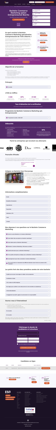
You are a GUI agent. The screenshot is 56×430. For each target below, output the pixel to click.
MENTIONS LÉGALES (28, 426)
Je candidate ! (26, 62)
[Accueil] (10, 392)
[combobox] (18, 342)
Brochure (31, 2)
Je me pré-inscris (43, 50)
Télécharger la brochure (18, 19)
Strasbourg (18, 404)
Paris (17, 401)
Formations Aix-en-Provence (28, 393)
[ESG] (6, 2)
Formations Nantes (27, 400)
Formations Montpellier (28, 398)
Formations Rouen (27, 402)
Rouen (18, 403)
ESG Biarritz (7, 6)
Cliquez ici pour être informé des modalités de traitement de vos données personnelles (28, 351)
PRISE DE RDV (28, 187)
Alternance (33, 4)
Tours (17, 406)
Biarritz (18, 394)
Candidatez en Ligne (49, 2)
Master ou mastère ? (38, 394)
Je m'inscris (42, 42)
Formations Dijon (27, 396)
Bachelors (19, 4)
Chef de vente (25, 129)
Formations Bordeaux (27, 394)
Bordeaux (18, 395)
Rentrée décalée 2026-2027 (39, 402)
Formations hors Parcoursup (39, 400)
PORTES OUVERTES (39, 4)
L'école (15, 4)
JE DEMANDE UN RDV (43, 35)
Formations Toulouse (27, 403)
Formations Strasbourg (27, 404)
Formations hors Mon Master (39, 398)
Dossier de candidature (40, 2)
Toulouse (18, 405)
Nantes (18, 400)
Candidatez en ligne (9, 399)
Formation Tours (27, 405)
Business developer (10, 129)
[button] (28, 421)
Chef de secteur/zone (26, 130)
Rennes (18, 402)
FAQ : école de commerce (39, 393)
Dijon (17, 396)
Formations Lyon (27, 397)
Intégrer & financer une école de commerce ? (42, 395)
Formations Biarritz (27, 395)
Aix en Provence (19, 393)
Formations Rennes (27, 401)
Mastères (23, 4)
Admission (28, 4)
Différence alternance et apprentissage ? (41, 396)
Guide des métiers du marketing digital (41, 401)
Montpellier (18, 398)
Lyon (17, 397)
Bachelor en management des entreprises (41, 397)
